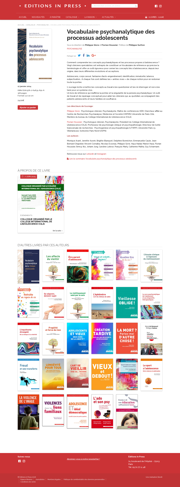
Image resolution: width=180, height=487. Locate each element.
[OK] (136, 6)
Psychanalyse (43, 25)
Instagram (101, 154)
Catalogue (71, 17)
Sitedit (159, 477)
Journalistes (39, 479)
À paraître (55, 17)
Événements (26, 215)
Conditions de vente (28, 482)
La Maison (89, 17)
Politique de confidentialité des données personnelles (84, 479)
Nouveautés (38, 17)
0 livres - (156, 17)
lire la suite (57, 231)
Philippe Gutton (137, 45)
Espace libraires (26, 479)
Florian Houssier (110, 45)
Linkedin (90, 154)
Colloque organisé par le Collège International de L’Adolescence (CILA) (36, 221)
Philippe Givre (92, 45)
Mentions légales (54, 479)
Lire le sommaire (103, 159)
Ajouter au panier (28, 107)
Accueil (23, 17)
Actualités (108, 17)
